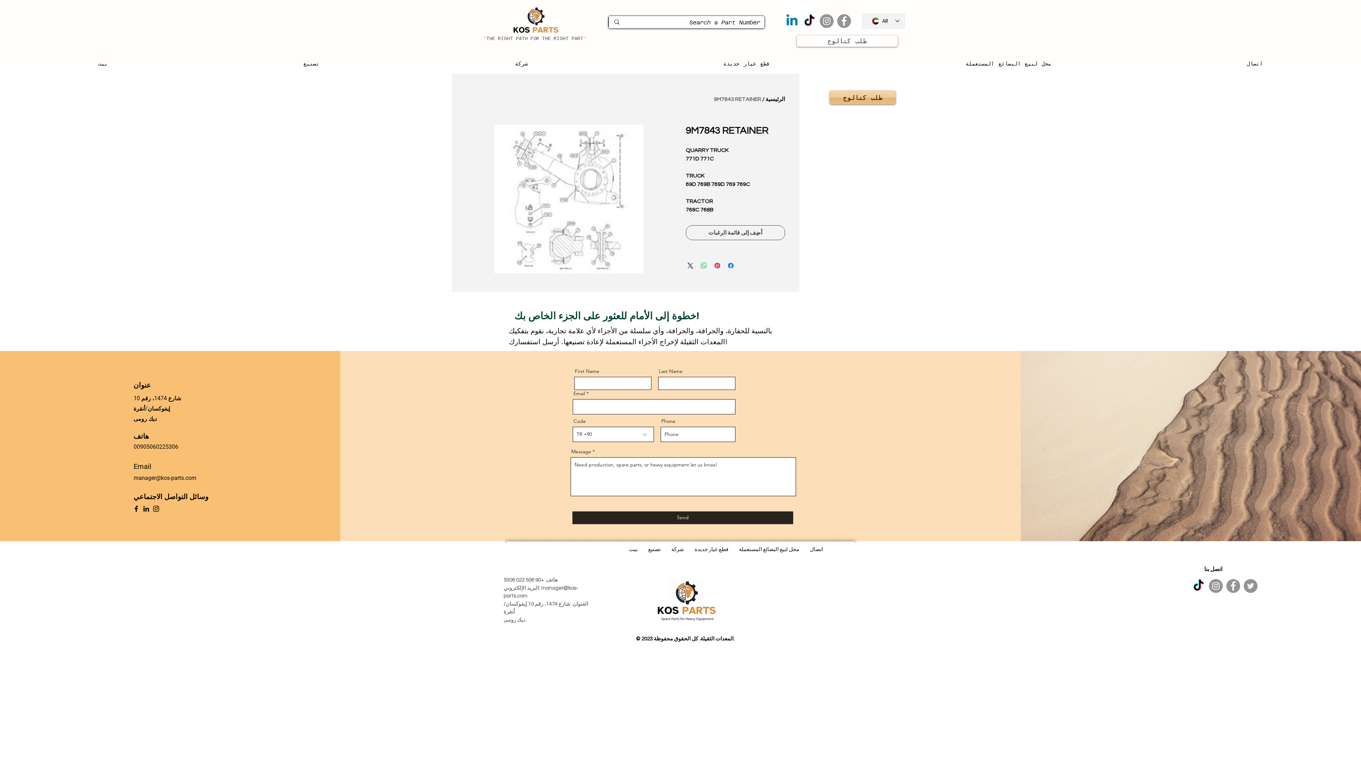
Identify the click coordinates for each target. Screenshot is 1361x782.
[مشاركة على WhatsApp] (704, 265)
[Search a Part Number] (617, 22)
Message (581, 451)
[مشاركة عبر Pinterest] (717, 265)
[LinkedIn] (146, 509)
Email (579, 393)
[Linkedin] (792, 21)
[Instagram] (827, 21)
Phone (668, 421)
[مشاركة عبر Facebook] (731, 265)
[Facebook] (844, 21)
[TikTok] (809, 21)
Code (579, 421)
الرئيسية (775, 99)
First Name (587, 371)
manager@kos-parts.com (165, 478)
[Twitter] (1251, 586)
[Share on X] (690, 265)
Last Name (671, 371)
